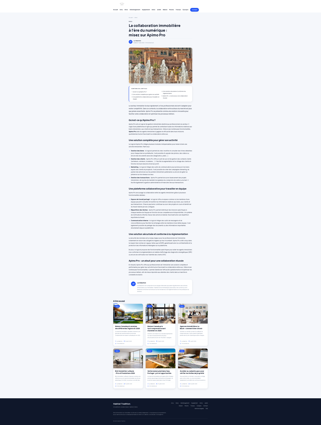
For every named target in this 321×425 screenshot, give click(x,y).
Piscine (171, 10)
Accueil (115, 10)
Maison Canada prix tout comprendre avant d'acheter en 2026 (156, 328)
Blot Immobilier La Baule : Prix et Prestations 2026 (125, 372)
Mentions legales (199, 408)
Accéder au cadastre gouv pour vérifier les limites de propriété (192, 372)
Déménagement (135, 10)
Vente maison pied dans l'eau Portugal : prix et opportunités (159, 372)
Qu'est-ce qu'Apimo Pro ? (140, 92)
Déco (126, 10)
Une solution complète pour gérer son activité (146, 94)
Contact (194, 10)
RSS (207, 408)
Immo (153, 10)
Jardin (159, 10)
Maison (165, 10)
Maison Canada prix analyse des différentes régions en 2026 (127, 327)
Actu (121, 10)
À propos (185, 10)
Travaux (178, 10)
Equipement (146, 10)
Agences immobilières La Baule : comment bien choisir (191, 327)
